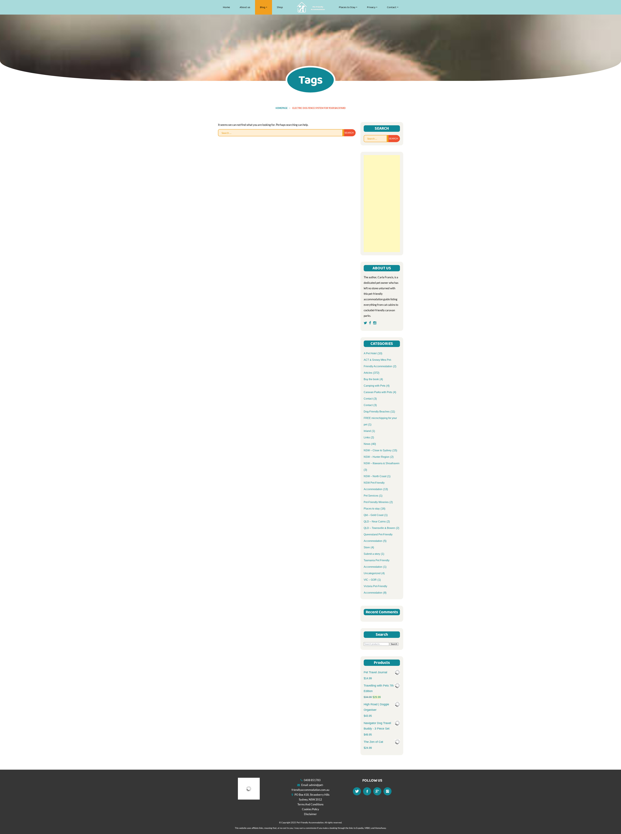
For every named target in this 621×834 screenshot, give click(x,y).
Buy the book (371, 379)
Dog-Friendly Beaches (377, 411)
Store (367, 547)
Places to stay (372, 508)
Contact (391, 7)
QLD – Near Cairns (375, 521)
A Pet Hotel (370, 353)
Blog (262, 7)
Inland (367, 431)
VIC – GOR (370, 579)
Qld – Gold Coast (373, 515)
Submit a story (372, 553)
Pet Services (371, 495)
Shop (280, 7)
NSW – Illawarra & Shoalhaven (381, 463)
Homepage (282, 108)
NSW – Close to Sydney (378, 450)
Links (367, 437)
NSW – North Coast (375, 476)
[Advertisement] (382, 203)
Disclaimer (310, 814)
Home (226, 7)
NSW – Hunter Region (376, 456)
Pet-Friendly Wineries (376, 502)
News (367, 444)
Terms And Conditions (310, 804)
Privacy (371, 7)
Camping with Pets (374, 385)
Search (394, 644)
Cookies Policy (310, 809)
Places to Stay (347, 7)
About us (245, 7)
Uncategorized (372, 573)
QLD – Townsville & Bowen (379, 528)
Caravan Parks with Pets (378, 392)
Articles (368, 372)
